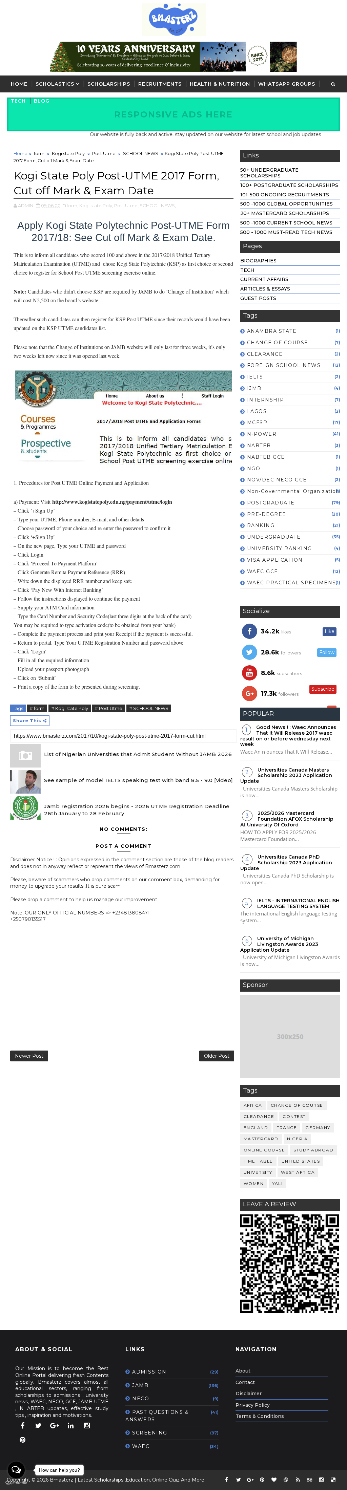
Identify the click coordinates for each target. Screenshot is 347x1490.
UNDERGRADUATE (274, 537)
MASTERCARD (261, 1138)
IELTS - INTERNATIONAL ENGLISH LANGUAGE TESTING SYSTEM (298, 903)
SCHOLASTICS (55, 84)
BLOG (41, 101)
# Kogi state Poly (69, 708)
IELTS (255, 377)
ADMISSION (149, 1372)
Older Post (216, 1056)
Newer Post (29, 1056)
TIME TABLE (258, 1161)
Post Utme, (126, 205)
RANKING (261, 525)
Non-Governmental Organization (293, 491)
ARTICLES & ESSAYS (265, 289)
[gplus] (54, 1426)
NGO (254, 469)
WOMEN (254, 1183)
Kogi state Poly (68, 153)
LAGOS (257, 411)
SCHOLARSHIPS (108, 84)
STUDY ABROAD (313, 1149)
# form (37, 708)
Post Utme (104, 153)
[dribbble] (286, 1480)
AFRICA (253, 1105)
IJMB (254, 388)
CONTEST (294, 1116)
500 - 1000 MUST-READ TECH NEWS (286, 232)
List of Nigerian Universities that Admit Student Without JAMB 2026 (138, 754)
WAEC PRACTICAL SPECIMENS (291, 583)
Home (19, 84)
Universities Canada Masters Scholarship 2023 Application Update (286, 775)
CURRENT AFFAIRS (264, 279)
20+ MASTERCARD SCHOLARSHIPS (284, 213)
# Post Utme (108, 708)
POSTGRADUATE (271, 503)
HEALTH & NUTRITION (220, 84)
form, (72, 205)
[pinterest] (22, 1440)
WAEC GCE (262, 571)
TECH (18, 101)
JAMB (140, 1385)
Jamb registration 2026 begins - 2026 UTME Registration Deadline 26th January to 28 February (137, 810)
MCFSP (257, 422)
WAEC (140, 1446)
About (243, 1371)
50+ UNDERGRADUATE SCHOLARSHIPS (269, 173)
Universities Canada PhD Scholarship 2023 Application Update (286, 862)
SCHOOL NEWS (140, 153)
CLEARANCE (265, 354)
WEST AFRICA (298, 1172)
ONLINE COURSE (264, 1149)
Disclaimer (249, 1393)
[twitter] (39, 1426)
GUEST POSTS (258, 298)
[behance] (310, 1480)
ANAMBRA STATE (272, 331)
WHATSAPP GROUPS (286, 84)
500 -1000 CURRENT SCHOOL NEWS (286, 223)
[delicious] (333, 1480)
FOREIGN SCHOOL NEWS (284, 365)
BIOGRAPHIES (258, 261)
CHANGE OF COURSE (277, 343)
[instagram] (87, 1426)
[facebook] (22, 1426)
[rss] (298, 1480)
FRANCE (287, 1127)
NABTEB (259, 445)
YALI (277, 1183)
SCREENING (149, 1433)
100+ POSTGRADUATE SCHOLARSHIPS (289, 185)
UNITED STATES (301, 1161)
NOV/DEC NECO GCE (277, 480)
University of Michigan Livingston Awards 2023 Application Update (279, 944)
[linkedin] (71, 1426)
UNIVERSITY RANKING (279, 548)
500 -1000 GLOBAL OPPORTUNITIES (286, 204)
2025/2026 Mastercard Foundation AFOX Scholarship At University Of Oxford (286, 819)
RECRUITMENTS (160, 84)
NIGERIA (297, 1138)
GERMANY (317, 1127)
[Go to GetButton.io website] (16, 1483)
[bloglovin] (274, 1480)
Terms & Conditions (260, 1416)
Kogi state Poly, (96, 205)
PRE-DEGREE (266, 514)
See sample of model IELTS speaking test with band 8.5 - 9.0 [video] (138, 780)
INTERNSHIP (265, 400)
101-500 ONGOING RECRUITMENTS (284, 195)
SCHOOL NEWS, (158, 205)
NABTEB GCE (266, 457)
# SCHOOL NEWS (148, 708)
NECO (140, 1399)
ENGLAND (256, 1127)
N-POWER (262, 434)
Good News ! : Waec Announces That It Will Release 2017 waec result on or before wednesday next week (288, 735)
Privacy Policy (253, 1405)
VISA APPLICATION (275, 560)
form (39, 153)
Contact (245, 1382)
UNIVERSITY (258, 1172)
